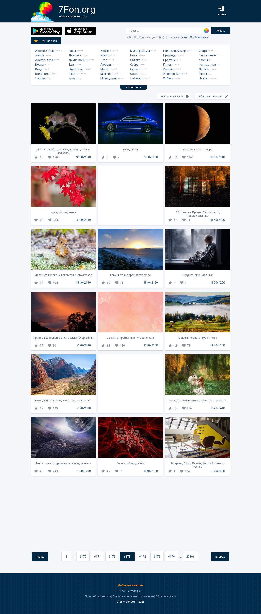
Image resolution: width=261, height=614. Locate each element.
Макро (104, 69)
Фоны (203, 74)
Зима (72, 78)
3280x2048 (83, 157)
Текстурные (207, 55)
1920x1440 (217, 408)
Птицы (168, 64)
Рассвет (169, 69)
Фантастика (207, 64)
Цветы (203, 78)
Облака (135, 60)
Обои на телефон (131, 591)
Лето (103, 60)
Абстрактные (44, 51)
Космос (105, 51)
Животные (76, 69)
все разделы (133, 87)
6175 (157, 556)
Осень (134, 74)
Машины (106, 74)
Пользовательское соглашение (133, 596)
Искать (220, 30)
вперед (220, 556)
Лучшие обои (49, 40)
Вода (38, 69)
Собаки (168, 78)
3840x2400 (217, 220)
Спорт (203, 51)
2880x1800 (150, 157)
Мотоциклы (108, 78)
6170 (83, 556)
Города (40, 78)
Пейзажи (136, 78)
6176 (171, 556)
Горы (72, 51)
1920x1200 (217, 282)
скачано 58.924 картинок (193, 37)
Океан (134, 69)
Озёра (134, 64)
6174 (142, 556)
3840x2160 (83, 282)
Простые (169, 60)
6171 (97, 556)
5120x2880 (83, 220)
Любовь (106, 64)
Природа (169, 55)
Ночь (133, 55)
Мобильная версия (130, 585)
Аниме (39, 55)
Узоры (203, 60)
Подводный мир (174, 51)
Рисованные (171, 74)
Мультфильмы (140, 51)
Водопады (42, 74)
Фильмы (204, 69)
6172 (112, 556)
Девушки (75, 55)
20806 (190, 556)
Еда (71, 64)
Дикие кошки (78, 60)
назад (40, 556)
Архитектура (44, 60)
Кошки (105, 55)
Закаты (74, 74)
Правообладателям (98, 596)
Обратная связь (166, 596)
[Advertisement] (130, 195)
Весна (39, 64)
